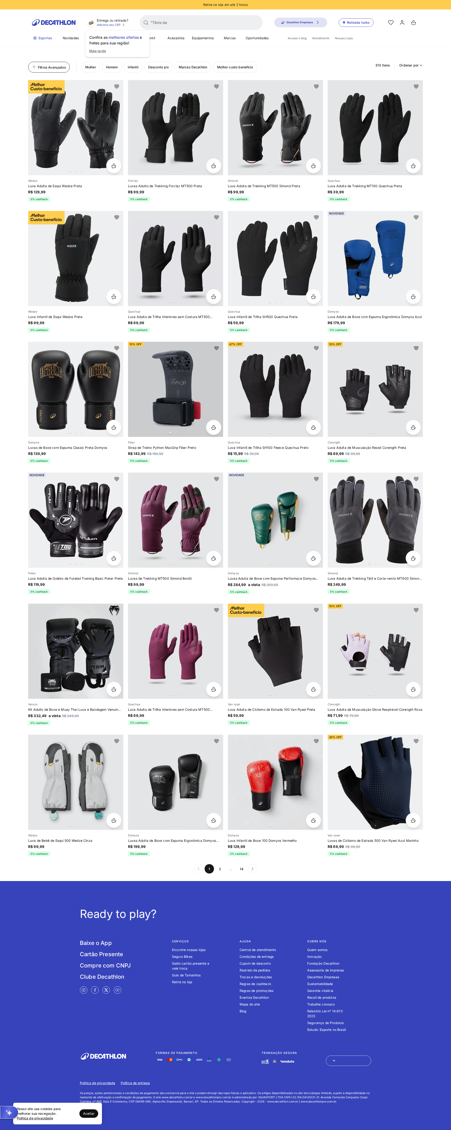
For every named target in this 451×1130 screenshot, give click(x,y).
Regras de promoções (256, 991)
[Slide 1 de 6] (275, 258)
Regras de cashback (255, 984)
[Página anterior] (198, 869)
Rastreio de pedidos (255, 970)
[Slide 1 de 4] (375, 127)
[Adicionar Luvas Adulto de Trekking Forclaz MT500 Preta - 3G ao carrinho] (213, 165)
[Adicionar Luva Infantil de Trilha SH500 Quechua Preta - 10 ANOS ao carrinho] (313, 296)
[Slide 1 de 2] (375, 782)
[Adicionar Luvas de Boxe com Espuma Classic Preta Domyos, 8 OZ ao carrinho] (113, 427)
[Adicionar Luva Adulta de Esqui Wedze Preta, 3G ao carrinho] (113, 165)
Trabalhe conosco (321, 1004)
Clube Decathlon (102, 976)
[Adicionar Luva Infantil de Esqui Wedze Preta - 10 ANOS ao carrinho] (113, 296)
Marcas (230, 38)
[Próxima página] (252, 869)
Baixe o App (96, 943)
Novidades (71, 38)
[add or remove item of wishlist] (117, 86)
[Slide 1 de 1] (375, 258)
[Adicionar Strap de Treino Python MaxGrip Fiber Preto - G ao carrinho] (213, 427)
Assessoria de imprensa (325, 970)
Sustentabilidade (320, 984)
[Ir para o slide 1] (70, 171)
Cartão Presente (101, 954)
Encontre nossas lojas (189, 950)
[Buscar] (146, 22)
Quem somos (317, 950)
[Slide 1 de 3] (175, 127)
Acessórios (176, 38)
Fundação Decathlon (323, 963)
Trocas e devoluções (256, 977)
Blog (243, 1011)
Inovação (314, 957)
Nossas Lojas (344, 38)
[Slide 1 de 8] (275, 520)
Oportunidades (257, 38)
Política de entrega (135, 1083)
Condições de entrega (257, 957)
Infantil (149, 38)
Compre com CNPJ (105, 965)
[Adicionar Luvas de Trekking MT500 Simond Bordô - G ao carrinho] (213, 558)
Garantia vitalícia (320, 991)
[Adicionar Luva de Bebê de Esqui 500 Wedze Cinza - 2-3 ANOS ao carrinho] (113, 820)
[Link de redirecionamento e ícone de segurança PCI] (274, 1061)
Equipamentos (203, 38)
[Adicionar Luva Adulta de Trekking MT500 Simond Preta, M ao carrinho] (313, 165)
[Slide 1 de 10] (375, 520)
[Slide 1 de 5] (75, 127)
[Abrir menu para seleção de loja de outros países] (348, 1061)
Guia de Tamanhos (186, 975)
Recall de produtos (321, 997)
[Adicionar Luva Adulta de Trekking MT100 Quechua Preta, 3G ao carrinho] (413, 165)
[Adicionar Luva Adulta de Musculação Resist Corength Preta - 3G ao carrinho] (413, 427)
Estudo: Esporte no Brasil (326, 1030)
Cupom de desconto (255, 963)
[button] (9, 1112)
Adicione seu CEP (109, 25)
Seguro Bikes (182, 957)
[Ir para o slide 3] (81, 171)
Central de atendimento (258, 950)
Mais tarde (97, 51)
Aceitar (88, 1113)
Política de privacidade (97, 1083)
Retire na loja (182, 982)
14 (241, 869)
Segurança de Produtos (325, 1023)
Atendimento (320, 38)
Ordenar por (409, 65)
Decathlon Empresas (323, 977)
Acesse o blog (297, 38)
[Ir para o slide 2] (76, 171)
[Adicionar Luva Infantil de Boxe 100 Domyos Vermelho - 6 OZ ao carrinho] (313, 820)
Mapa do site (250, 1004)
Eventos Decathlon (254, 997)
